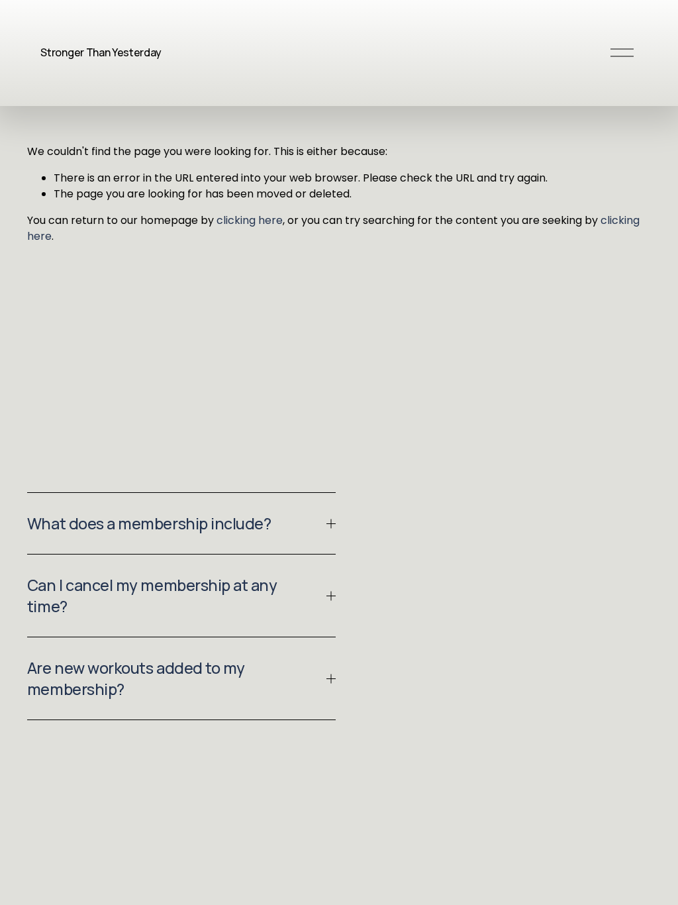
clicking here (250, 220)
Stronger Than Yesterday (101, 52)
